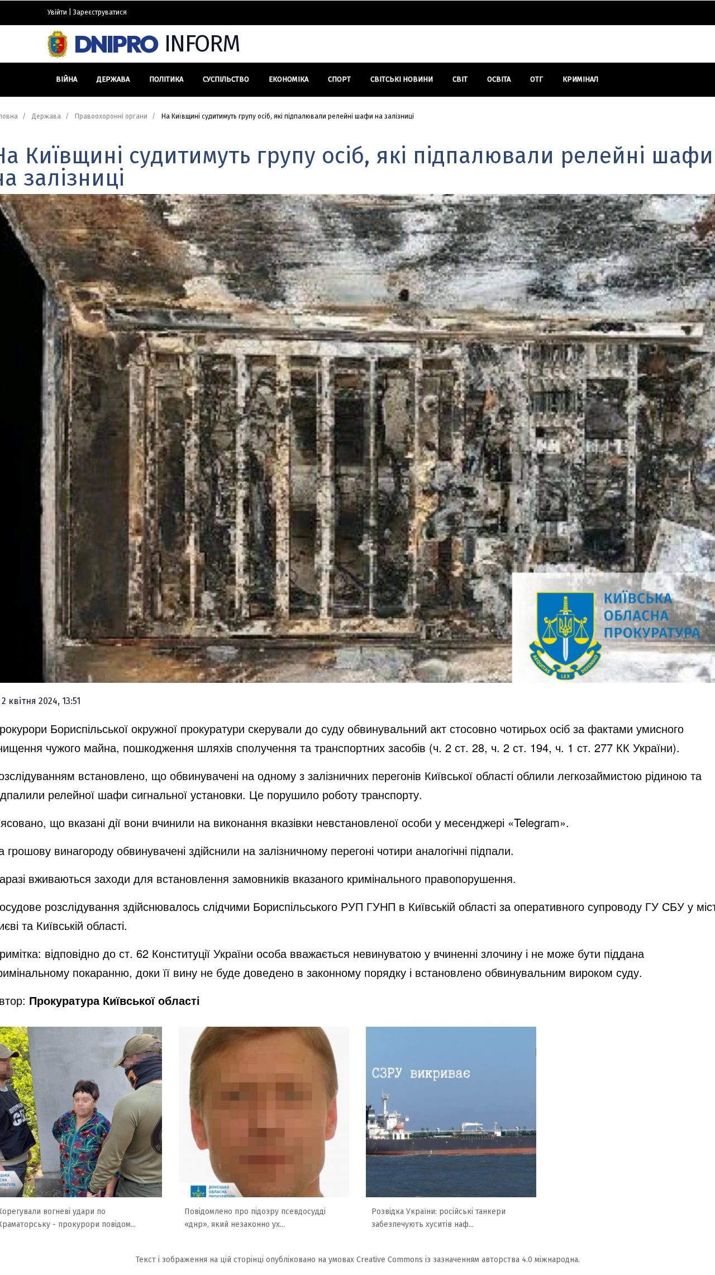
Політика (166, 79)
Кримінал (580, 79)
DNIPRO (157, 44)
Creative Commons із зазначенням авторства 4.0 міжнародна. (468, 1259)
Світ (460, 79)
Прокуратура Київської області (114, 1000)
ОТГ (536, 79)
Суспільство (226, 79)
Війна (66, 79)
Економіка (288, 79)
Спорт (339, 79)
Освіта (499, 79)
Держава (113, 79)
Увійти (57, 12)
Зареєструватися (100, 12)
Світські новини (401, 79)
